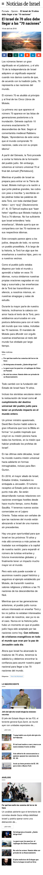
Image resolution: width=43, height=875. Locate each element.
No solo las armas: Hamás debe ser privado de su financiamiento (26, 851)
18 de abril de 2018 (9, 28)
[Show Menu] (3, 3)
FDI (5, 706)
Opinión (14, 11)
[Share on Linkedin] (32, 55)
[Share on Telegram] (21, 55)
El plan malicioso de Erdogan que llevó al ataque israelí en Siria (26, 861)
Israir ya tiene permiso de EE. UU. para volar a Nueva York (26, 765)
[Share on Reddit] (27, 55)
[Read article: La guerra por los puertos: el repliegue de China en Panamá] (6, 843)
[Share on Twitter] (10, 55)
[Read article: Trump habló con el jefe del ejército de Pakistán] (6, 737)
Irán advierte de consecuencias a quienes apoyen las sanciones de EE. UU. (26, 756)
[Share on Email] (38, 55)
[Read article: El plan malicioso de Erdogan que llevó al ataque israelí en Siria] (6, 862)
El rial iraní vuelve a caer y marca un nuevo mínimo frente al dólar (27, 745)
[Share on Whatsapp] (15, 55)
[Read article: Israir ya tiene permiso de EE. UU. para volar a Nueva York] (6, 766)
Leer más (8, 730)
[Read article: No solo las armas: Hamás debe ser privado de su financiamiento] (6, 852)
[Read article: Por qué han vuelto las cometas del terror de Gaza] (21, 792)
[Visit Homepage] (23, 4)
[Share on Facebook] (4, 55)
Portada (5, 11)
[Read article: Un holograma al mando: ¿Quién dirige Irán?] (6, 834)
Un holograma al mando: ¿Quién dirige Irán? (20, 364)
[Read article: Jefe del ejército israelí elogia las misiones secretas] (21, 699)
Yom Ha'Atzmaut (17, 676)
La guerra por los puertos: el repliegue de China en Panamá (25, 842)
